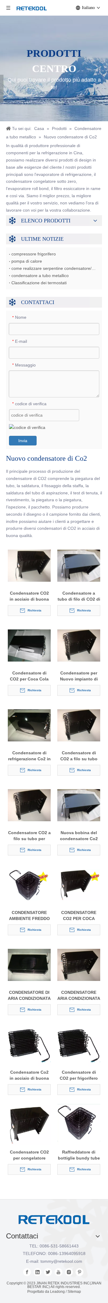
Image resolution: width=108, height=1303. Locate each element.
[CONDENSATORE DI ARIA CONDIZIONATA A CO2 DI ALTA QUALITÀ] (29, 964)
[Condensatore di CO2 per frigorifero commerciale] (78, 1044)
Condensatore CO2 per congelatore (29, 1155)
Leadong (57, 1291)
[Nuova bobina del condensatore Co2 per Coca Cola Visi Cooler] (78, 804)
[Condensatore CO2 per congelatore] (29, 1124)
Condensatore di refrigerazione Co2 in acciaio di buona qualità (29, 756)
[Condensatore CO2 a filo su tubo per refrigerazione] (29, 804)
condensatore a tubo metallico (40, 275)
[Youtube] (58, 1272)
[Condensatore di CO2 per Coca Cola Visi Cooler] (29, 645)
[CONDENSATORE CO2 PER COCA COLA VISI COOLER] (78, 884)
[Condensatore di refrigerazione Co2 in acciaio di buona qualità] (29, 724)
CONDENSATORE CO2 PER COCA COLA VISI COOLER (79, 915)
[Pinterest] (79, 1272)
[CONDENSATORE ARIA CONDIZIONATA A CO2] (78, 964)
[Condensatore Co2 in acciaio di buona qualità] (29, 1044)
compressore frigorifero (33, 254)
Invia (22, 440)
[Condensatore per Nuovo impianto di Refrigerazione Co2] (78, 645)
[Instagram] (69, 1272)
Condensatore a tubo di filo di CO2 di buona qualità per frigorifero (79, 596)
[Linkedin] (37, 1272)
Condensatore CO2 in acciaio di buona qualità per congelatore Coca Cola (29, 596)
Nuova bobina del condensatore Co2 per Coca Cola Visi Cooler (79, 836)
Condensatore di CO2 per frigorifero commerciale (79, 1075)
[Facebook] (27, 1272)
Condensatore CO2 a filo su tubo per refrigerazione (29, 836)
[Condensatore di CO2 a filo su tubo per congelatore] (78, 724)
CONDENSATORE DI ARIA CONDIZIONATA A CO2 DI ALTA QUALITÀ (29, 995)
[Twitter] (48, 1272)
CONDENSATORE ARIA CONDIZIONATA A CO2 (78, 995)
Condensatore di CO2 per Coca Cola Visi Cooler (29, 676)
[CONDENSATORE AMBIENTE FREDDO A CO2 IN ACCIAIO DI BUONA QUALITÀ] (29, 884)
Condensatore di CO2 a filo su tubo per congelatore (79, 756)
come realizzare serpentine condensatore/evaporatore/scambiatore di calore (54, 268)
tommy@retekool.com (61, 1261)
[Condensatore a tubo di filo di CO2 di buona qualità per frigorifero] (78, 565)
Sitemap (74, 1291)
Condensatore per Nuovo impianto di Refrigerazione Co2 (78, 676)
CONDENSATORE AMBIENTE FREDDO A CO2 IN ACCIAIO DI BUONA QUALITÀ (29, 915)
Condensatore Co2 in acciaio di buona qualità (29, 1075)
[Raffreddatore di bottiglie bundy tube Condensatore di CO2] (78, 1124)
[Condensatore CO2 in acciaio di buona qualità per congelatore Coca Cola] (29, 565)
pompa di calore (26, 261)
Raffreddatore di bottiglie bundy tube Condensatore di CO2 (79, 1155)
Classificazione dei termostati (39, 282)
